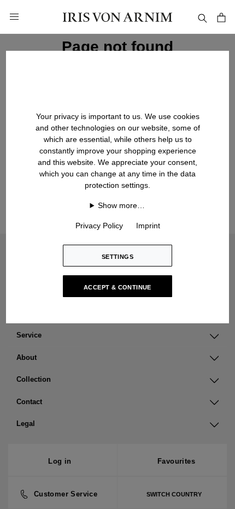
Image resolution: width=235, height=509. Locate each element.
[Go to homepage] (117, 16)
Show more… (121, 205)
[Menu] (14, 17)
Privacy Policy (99, 225)
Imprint (148, 225)
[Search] (202, 17)
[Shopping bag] (221, 17)
